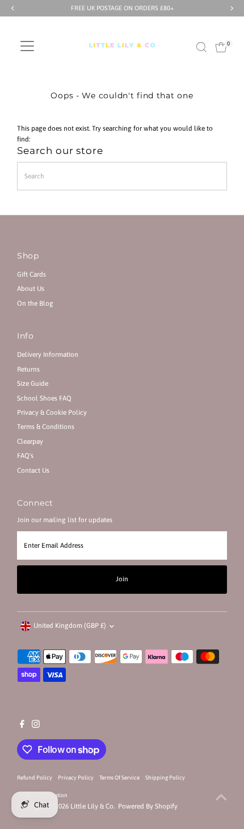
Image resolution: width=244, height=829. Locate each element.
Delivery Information (47, 355)
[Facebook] (22, 725)
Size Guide (32, 384)
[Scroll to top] (221, 797)
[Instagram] (36, 725)
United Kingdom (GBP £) (69, 626)
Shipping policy (165, 777)
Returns (28, 369)
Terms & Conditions (45, 427)
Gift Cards (31, 274)
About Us (30, 289)
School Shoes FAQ (44, 398)
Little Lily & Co (91, 806)
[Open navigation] (27, 47)
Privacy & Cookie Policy (52, 412)
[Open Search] (201, 47)
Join (122, 579)
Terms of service (119, 777)
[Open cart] (221, 47)
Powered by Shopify (148, 806)
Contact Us (33, 470)
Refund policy (34, 777)
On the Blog (35, 303)
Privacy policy (76, 777)
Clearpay (30, 441)
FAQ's (25, 456)
